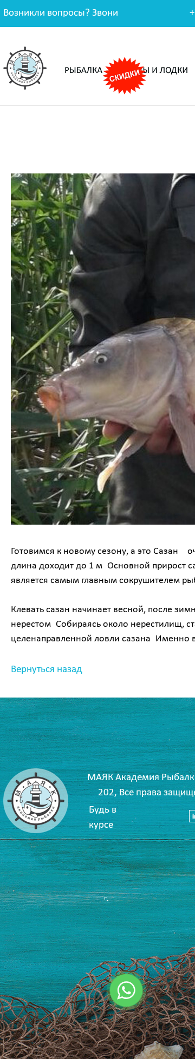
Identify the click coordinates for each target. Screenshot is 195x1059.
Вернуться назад (46, 670)
